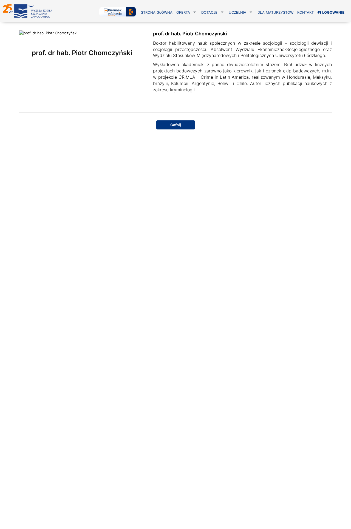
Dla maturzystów (275, 12)
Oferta (183, 12)
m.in (326, 70)
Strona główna (156, 12)
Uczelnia (237, 12)
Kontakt (305, 12)
